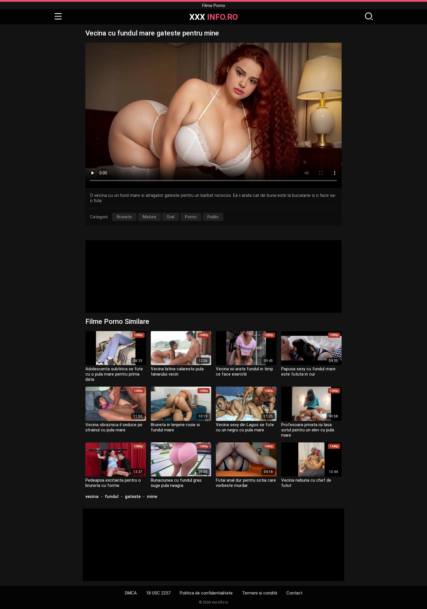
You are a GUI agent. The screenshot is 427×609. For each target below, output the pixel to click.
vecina (91, 496)
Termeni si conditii (259, 593)
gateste (133, 496)
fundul (112, 496)
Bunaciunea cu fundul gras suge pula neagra (176, 483)
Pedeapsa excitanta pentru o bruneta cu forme (113, 483)
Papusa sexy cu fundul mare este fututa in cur (308, 371)
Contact (294, 593)
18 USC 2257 (158, 593)
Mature (149, 216)
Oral (170, 216)
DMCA (131, 593)
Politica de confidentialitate (206, 593)
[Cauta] (369, 17)
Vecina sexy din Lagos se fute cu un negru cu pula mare (245, 427)
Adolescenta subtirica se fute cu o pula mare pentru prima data (114, 374)
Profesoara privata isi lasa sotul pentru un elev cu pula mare (307, 430)
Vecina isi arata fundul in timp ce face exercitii (244, 371)
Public (213, 216)
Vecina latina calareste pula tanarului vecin (177, 371)
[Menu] (58, 17)
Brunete (124, 216)
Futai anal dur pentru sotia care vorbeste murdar (246, 483)
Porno (191, 216)
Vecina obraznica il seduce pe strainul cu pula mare (113, 427)
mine (152, 496)
